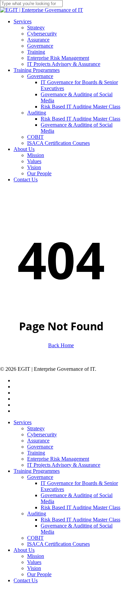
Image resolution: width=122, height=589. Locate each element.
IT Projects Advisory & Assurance (63, 465)
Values (34, 562)
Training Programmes (37, 471)
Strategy (36, 428)
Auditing (36, 513)
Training (36, 453)
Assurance (38, 440)
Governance (40, 447)
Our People (39, 574)
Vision (34, 568)
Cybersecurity (42, 434)
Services (23, 422)
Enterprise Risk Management (58, 459)
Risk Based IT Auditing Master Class (80, 507)
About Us (24, 550)
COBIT (35, 538)
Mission (35, 556)
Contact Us (26, 580)
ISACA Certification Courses (58, 544)
